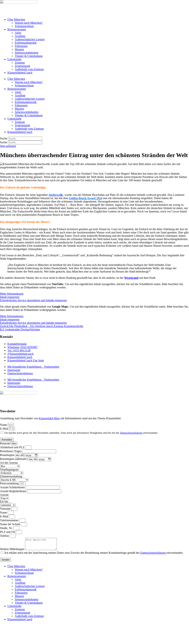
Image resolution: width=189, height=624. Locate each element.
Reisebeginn (7, 455)
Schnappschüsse (24, 26)
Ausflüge (20, 36)
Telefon (5, 535)
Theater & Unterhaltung (29, 56)
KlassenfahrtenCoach (19, 72)
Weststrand (131, 277)
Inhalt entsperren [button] (9, 297)
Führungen (21, 46)
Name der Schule (10, 524)
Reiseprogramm (16, 29)
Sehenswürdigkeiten (26, 52)
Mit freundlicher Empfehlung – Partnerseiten (33, 366)
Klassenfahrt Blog (49, 418)
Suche (3, 138)
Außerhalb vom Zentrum (29, 69)
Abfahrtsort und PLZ (12, 447)
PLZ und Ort (8, 531)
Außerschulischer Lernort (29, 39)
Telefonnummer (9, 520)
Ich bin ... (5, 501)
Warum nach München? (29, 22)
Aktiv (18, 32)
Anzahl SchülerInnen (12, 487)
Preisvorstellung (9, 483)
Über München (16, 19)
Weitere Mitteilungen (12, 549)
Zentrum (20, 62)
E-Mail (4, 428)
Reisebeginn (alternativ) (14, 459)
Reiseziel (5, 443)
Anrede (4, 494)
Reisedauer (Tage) (11, 451)
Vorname (5, 508)
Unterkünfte (14, 59)
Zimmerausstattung (11, 476)
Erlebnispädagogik (26, 42)
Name (4, 424)
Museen (19, 49)
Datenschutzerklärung (20, 373)
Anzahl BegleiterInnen (13, 491)
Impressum (13, 370)
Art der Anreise (9, 462)
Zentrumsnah (22, 65)
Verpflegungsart (9, 469)
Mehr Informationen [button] (11, 293)
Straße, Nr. (6, 528)
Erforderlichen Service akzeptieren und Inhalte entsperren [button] (33, 300)
